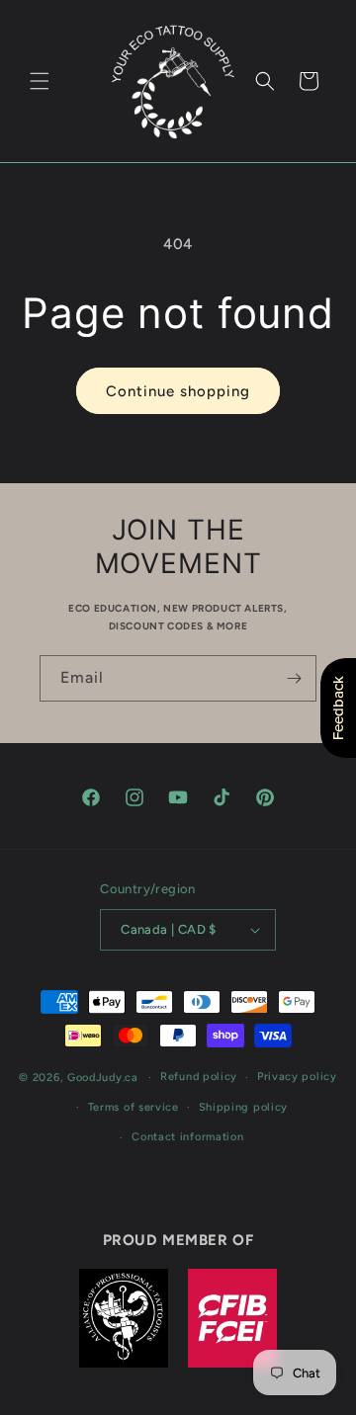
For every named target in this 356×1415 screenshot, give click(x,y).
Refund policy (198, 1076)
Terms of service (133, 1107)
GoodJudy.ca (102, 1077)
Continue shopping (178, 391)
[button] (39, 81)
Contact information (187, 1136)
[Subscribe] (293, 678)
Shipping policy (244, 1107)
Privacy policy (297, 1076)
